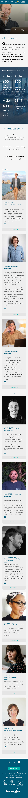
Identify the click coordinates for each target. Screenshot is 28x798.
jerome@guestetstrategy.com (14, 777)
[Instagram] (9, 762)
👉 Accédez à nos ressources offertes (20, 2)
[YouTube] (19, 762)
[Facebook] (12, 762)
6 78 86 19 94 (15, 775)
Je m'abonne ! (14, 768)
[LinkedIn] (15, 762)
